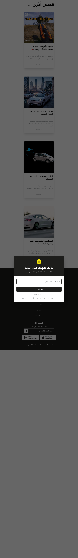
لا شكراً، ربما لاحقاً (39, 294)
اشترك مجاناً (39, 289)
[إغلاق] (16, 259)
